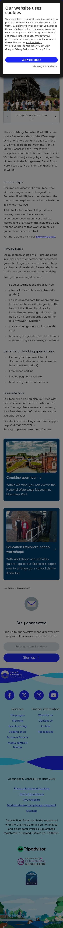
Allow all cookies (31, 59)
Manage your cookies (43, 66)
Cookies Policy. (34, 42)
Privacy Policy (43, 49)
